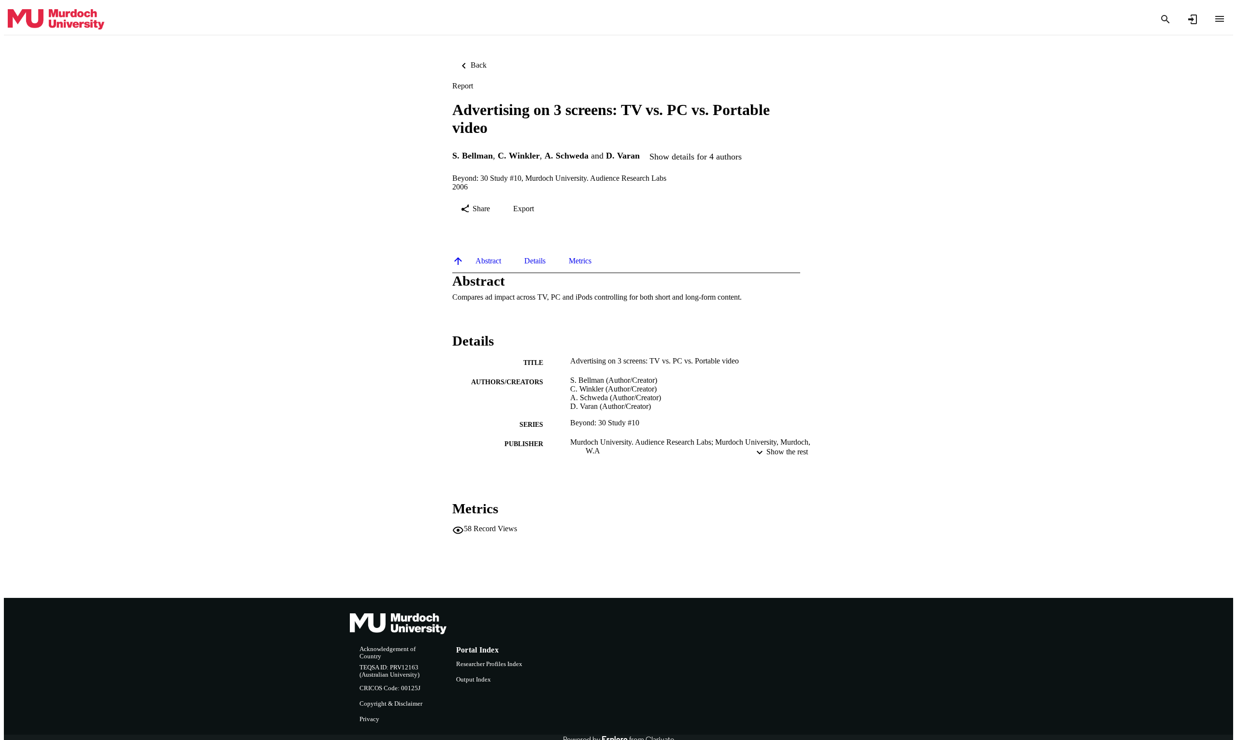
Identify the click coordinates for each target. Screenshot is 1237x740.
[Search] (1165, 19)
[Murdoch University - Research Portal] (56, 19)
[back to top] (458, 261)
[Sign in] (1192, 19)
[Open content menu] (1219, 19)
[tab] (488, 261)
